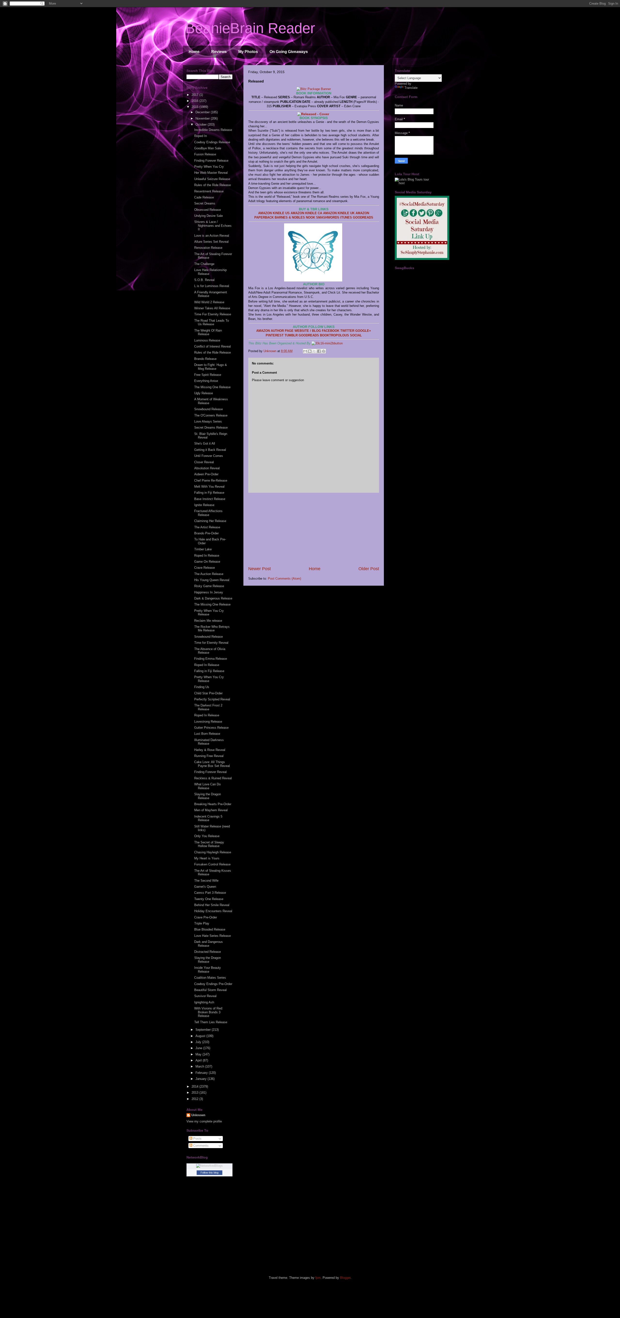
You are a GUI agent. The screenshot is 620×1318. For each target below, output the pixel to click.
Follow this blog (209, 1172)
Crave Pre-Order (205, 917)
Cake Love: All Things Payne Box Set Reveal (212, 764)
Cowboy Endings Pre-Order (213, 984)
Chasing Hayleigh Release (212, 852)
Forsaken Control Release (212, 864)
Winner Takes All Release (212, 308)
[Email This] (305, 351)
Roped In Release (206, 555)
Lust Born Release (207, 733)
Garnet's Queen (205, 886)
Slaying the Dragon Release (207, 796)
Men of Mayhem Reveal (211, 810)
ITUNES (346, 217)
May (198, 1054)
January (201, 1079)
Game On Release (207, 561)
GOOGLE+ (363, 331)
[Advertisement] (313, 529)
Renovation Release (208, 248)
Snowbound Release (208, 409)
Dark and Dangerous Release (208, 943)
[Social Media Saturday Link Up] (422, 259)
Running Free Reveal (209, 756)
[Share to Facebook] (319, 351)
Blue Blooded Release (209, 929)
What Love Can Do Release (207, 786)
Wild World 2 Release (209, 302)
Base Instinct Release (209, 499)
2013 (195, 1092)
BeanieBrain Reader (250, 28)
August (200, 1036)
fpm (318, 1278)
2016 (195, 101)
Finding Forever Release (211, 160)
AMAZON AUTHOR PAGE (275, 331)
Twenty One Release (208, 899)
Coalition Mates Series (210, 977)
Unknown (198, 1115)
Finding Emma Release (210, 658)
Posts (197, 1138)
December (203, 112)
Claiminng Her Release (210, 521)
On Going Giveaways (289, 52)
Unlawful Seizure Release (212, 179)
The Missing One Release (212, 387)
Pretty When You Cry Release (209, 612)
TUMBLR (291, 335)
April (199, 1060)
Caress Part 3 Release (210, 892)
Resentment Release (209, 191)
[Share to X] (314, 351)
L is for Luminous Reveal (211, 286)
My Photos (248, 52)
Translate (411, 88)
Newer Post (259, 568)
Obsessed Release (207, 210)
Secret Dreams (204, 203)
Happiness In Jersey (208, 592)
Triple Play (201, 923)
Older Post (368, 568)
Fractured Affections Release (208, 513)
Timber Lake (203, 549)
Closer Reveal (204, 462)
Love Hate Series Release (212, 936)
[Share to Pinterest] (323, 351)
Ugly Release (203, 393)
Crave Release (204, 567)
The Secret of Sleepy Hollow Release (209, 844)
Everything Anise (206, 381)
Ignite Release (204, 505)
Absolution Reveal (207, 468)
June (199, 1048)
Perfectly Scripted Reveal (212, 699)
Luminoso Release (207, 340)
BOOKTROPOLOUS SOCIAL (341, 335)
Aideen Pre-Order (206, 474)
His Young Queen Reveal (211, 580)
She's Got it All (204, 443)
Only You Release (206, 836)
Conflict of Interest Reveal (212, 346)
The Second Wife (206, 880)
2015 (195, 107)
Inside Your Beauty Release (207, 969)
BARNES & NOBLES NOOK (295, 217)
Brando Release (205, 359)
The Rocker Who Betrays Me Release (212, 628)
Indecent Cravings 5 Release (208, 818)
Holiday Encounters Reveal (213, 911)
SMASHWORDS (327, 217)
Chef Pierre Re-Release (210, 480)
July (198, 1042)
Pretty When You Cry (209, 166)
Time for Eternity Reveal (211, 642)
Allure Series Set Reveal (211, 241)
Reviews (219, 52)
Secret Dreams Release (211, 427)
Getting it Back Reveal (210, 450)
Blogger (345, 1278)
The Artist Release (207, 527)
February (202, 1073)
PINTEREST (275, 335)
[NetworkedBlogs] (209, 1165)
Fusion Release (205, 154)
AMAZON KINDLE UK (339, 213)
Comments (200, 1145)
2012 (195, 1099)
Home (194, 52)
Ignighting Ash (204, 1002)
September (203, 1029)
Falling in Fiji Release (209, 492)
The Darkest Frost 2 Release (208, 707)
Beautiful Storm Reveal (210, 990)
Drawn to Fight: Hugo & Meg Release (210, 367)
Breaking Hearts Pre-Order (212, 804)
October (201, 124)
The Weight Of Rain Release (208, 332)
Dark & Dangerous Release (213, 598)
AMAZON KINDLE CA (306, 213)
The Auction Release (208, 574)
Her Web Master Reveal (211, 172)
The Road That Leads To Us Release (211, 322)
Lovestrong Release (208, 721)
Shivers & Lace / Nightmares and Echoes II (213, 225)
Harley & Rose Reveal (209, 750)
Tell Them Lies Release (210, 1022)
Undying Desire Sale (208, 216)
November (203, 118)
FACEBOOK (330, 331)
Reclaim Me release (208, 620)
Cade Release (204, 197)
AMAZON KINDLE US (274, 213)
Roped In (200, 136)
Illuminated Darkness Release (209, 742)
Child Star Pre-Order (208, 693)
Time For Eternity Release (212, 314)
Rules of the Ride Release (212, 185)
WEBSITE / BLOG (307, 331)
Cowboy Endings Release (212, 142)
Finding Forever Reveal (210, 772)
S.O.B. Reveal (204, 280)
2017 (195, 95)
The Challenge (204, 264)
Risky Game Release (209, 586)
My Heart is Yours (206, 858)
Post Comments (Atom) (284, 578)
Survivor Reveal (205, 996)
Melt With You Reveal (209, 486)
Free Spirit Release (207, 375)
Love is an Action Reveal (211, 235)
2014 (195, 1086)
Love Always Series (208, 421)
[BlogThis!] (309, 351)
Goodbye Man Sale (207, 148)
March (200, 1066)
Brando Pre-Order (206, 533)
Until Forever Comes (208, 456)
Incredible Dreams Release (213, 130)
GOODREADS (363, 217)
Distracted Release (207, 952)
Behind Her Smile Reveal (211, 905)
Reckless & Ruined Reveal (213, 778)
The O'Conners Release (210, 415)
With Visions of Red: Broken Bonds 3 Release (208, 1012)
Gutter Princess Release (211, 727)
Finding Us (201, 687)
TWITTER (347, 331)
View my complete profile (204, 1121)
